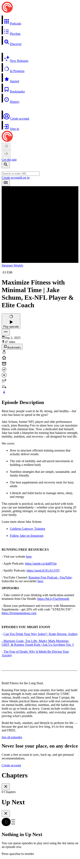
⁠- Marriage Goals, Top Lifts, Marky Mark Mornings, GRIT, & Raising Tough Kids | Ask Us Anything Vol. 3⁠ (38, 642)
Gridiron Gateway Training (27, 528)
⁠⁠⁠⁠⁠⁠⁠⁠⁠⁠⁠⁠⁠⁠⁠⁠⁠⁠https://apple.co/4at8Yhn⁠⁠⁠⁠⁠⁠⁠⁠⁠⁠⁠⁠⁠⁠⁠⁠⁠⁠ (41, 563)
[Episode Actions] (6, 332)
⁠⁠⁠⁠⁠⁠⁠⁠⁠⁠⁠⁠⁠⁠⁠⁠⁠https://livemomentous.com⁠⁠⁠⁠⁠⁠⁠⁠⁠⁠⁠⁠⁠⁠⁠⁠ (19, 613)
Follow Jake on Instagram (26, 535)
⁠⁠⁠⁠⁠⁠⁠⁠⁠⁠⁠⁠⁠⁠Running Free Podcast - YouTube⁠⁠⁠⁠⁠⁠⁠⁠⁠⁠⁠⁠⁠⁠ (50, 577)
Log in (25, 177)
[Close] (6, 786)
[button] (40, 20)
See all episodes (12, 737)
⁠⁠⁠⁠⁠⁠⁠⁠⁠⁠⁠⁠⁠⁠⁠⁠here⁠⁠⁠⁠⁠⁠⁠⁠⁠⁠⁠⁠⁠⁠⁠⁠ (29, 556)
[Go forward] (6, 154)
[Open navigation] (6, 182)
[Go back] (6, 146)
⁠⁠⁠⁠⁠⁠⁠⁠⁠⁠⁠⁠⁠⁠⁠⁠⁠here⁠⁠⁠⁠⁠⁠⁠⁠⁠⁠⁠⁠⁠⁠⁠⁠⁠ (40, 581)
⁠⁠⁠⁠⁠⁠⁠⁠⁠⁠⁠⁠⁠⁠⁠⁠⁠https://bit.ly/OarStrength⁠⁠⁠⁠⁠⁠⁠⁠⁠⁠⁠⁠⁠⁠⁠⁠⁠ (53, 598)
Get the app (9, 159)
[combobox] (21, 173)
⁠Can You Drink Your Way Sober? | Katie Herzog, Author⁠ (40, 634)
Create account (11, 177)
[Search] (6, 164)
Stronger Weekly (12, 265)
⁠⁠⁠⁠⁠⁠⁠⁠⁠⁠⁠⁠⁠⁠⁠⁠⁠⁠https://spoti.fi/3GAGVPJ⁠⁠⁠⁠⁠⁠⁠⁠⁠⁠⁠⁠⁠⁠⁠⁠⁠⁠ (43, 570)
